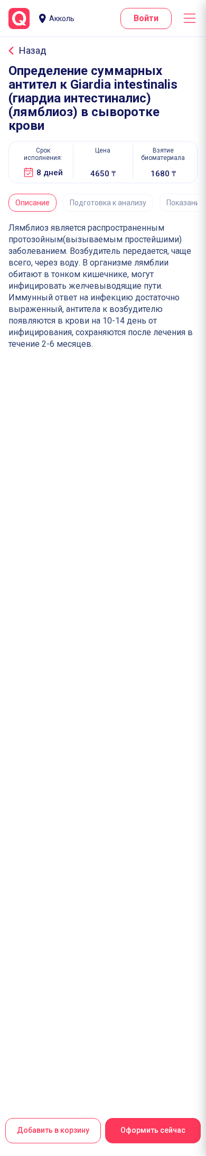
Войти (146, 18)
